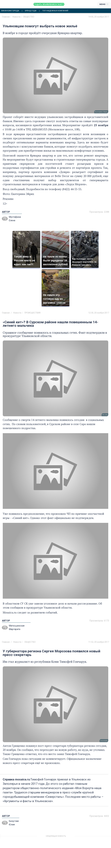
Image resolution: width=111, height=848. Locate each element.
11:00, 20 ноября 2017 (98, 837)
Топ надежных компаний (55, 11)
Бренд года (30, 11)
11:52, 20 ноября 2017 (98, 642)
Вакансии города (10, 11)
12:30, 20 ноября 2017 (98, 313)
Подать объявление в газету (49, 4)
